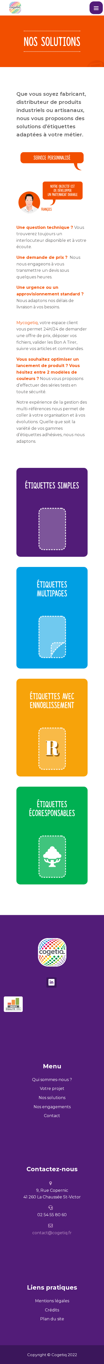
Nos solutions (52, 1097)
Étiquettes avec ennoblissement (52, 701)
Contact (52, 1115)
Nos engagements (52, 1106)
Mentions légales (52, 1300)
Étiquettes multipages (52, 590)
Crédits (52, 1310)
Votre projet (52, 1088)
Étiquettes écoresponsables (52, 809)
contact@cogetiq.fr (52, 1232)
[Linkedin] (51, 982)
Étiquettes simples (52, 486)
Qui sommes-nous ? (52, 1079)
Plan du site (52, 1319)
